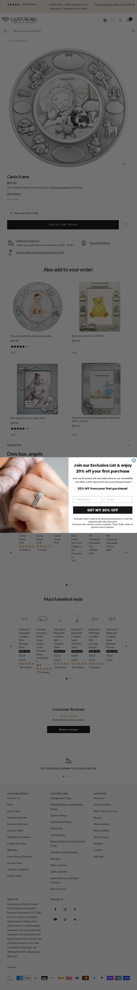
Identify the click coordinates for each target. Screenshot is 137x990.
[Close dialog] (134, 460)
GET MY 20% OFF (102, 509)
